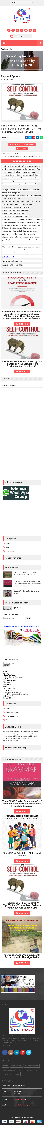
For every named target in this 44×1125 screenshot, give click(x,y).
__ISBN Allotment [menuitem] (9, 679)
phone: (4, 1099)
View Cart (30, 144)
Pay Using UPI (8, 79)
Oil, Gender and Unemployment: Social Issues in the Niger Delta (22, 956)
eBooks (8, 720)
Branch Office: (4, 1092)
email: (4, 1105)
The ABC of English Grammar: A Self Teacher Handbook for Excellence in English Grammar (27, 584)
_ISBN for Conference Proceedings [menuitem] (15, 694)
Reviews (20, 1070)
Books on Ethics (16, 1066)
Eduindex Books (13, 977)
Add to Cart (16, 144)
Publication (10, 551)
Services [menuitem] (6, 673)
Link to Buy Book (8, 257)
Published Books (12, 716)
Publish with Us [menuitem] (8, 696)
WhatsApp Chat (19, 1099)
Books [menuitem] (5, 686)
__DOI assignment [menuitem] (9, 681)
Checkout (23, 149)
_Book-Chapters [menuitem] (9, 688)
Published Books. (9, 1070)
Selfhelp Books (32, 1070)
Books (8, 543)
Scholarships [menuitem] (7, 698)
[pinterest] (34, 30)
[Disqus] (22, 448)
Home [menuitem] (5, 671)
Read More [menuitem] (7, 684)
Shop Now (23, 324)
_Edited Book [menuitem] (8, 690)
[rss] (21, 30)
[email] (26, 30)
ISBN (7, 547)
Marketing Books (12, 712)
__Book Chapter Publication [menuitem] (13, 677)
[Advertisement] (22, 518)
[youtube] (30, 30)
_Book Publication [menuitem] (9, 675)
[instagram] (17, 30)
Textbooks (7, 1074)
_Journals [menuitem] (6, 683)
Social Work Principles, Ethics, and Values (22, 854)
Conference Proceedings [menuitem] (12, 692)
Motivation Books (31, 1066)
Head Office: (6, 1086)
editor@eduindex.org (20, 1105)
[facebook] (13, 30)
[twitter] (8, 30)
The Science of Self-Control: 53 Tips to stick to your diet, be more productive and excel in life (22, 364)
